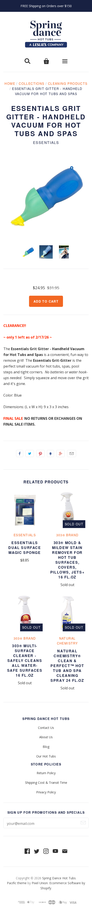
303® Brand (67, 535)
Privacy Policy (46, 792)
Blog (46, 746)
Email (71, 453)
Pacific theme (17, 883)
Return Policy (46, 773)
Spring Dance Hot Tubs (59, 878)
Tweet (29, 453)
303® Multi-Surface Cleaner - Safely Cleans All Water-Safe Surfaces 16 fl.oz (24, 660)
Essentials (46, 142)
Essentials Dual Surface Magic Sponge (24, 547)
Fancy (50, 453)
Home (9, 83)
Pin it (40, 453)
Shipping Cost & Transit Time (46, 782)
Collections (31, 83)
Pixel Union (40, 883)
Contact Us (46, 728)
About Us (46, 737)
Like (19, 453)
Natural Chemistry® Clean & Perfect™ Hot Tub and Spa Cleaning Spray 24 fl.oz (67, 665)
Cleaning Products (68, 83)
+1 (60, 453)
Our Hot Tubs (46, 756)
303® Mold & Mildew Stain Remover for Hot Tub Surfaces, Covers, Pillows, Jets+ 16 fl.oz (67, 560)
